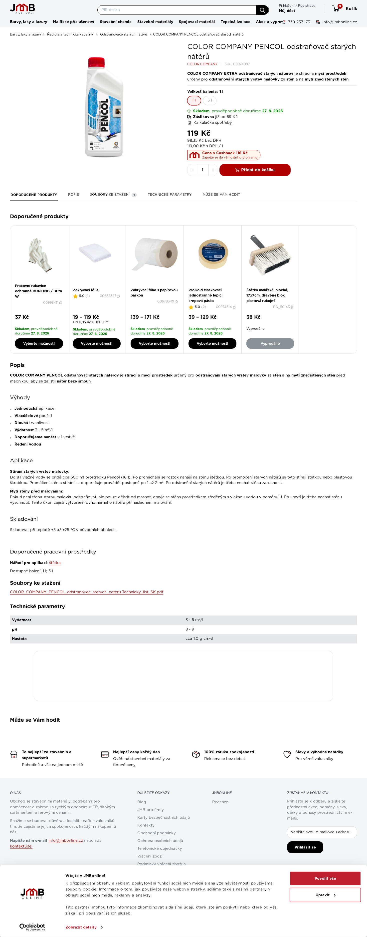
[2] (98, 286)
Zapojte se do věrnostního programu (229, 157)
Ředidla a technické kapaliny (70, 34)
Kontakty (146, 825)
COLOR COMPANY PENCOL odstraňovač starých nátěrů (198, 34)
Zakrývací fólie (86, 290)
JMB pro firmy (150, 810)
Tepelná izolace (235, 22)
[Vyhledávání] (262, 10)
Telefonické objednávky (159, 848)
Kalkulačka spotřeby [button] (212, 122)
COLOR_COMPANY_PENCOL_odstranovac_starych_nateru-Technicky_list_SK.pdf (86, 592)
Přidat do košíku (258, 170)
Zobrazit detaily (81, 927)
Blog (141, 802)
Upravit (323, 894)
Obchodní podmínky (156, 833)
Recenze (220, 802)
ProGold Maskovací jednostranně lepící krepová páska (205, 295)
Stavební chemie (116, 22)
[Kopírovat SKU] (61, 302)
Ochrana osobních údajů (160, 841)
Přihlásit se (305, 847)
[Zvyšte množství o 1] (213, 170)
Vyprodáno (270, 344)
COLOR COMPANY (202, 64)
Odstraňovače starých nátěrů (123, 34)
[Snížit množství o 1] (191, 170)
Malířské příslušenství (73, 22)
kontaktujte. (21, 846)
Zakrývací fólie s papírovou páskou (154, 293)
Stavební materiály (155, 22)
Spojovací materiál (197, 22)
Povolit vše (325, 878)
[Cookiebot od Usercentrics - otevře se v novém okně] (32, 927)
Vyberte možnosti (39, 344)
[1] (95, 286)
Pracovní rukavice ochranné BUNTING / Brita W (38, 291)
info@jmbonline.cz (339, 22)
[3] (156, 286)
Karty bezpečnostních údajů (163, 818)
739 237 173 (298, 22)
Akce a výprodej (271, 22)
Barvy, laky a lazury (28, 22)
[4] (159, 286)
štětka (55, 563)
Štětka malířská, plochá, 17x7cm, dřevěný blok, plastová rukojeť (267, 295)
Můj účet (287, 10)
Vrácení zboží (150, 856)
